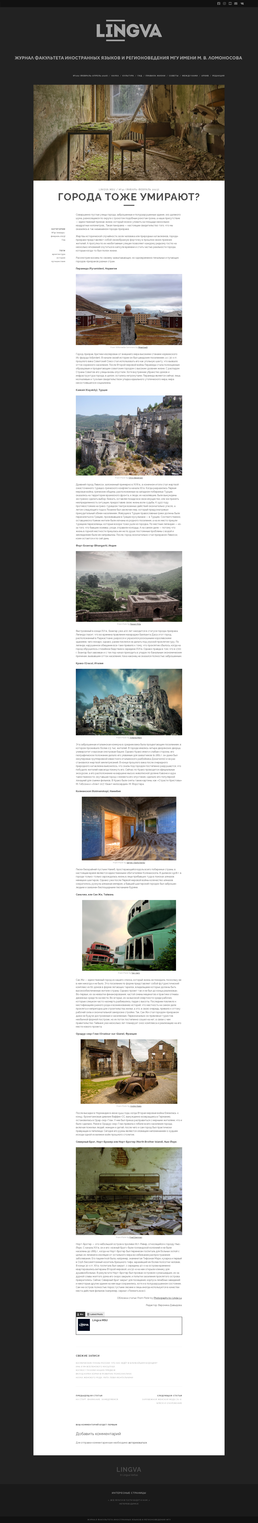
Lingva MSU (107, 189)
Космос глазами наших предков (96, 1370)
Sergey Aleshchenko (136, 863)
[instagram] (224, 3)
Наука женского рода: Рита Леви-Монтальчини (104, 1377)
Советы (174, 76)
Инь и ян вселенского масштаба (95, 1366)
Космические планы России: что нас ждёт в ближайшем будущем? (116, 1363)
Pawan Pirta (135, 624)
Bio (81, 1314)
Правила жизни (155, 76)
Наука (115, 76)
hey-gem (136, 973)
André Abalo (135, 1106)
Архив (205, 76)
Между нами (190, 76)
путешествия (58, 261)
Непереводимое (129, 1504)
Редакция (218, 76)
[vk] (242, 3)
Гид (140, 76)
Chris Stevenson (136, 478)
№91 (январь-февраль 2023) (139, 189)
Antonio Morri (136, 737)
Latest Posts (96, 1314)
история (61, 258)
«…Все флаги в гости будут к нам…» (129, 1500)
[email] (235, 3)
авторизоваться (137, 1442)
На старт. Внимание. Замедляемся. (97, 1399)
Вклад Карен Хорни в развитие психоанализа (104, 1374)
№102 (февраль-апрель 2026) (90, 76)
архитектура (58, 254)
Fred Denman (136, 1237)
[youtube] (230, 3)
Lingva (128, 1469)
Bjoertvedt (143, 347)
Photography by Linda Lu (168, 1298)
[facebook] (218, 3)
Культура (128, 76)
